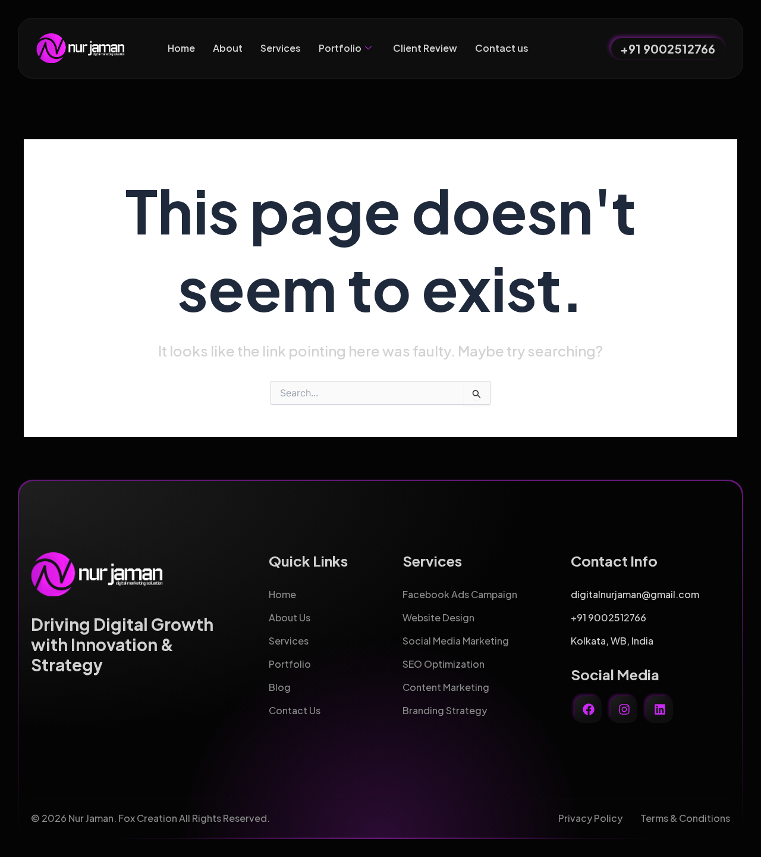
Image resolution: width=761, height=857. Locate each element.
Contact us (502, 48)
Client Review (425, 48)
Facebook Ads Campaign (459, 594)
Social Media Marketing (455, 640)
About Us (289, 617)
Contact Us (294, 710)
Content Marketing (445, 687)
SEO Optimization (443, 664)
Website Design (438, 617)
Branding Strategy (444, 710)
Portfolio (340, 48)
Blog (280, 687)
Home (181, 48)
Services (280, 48)
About (228, 48)
